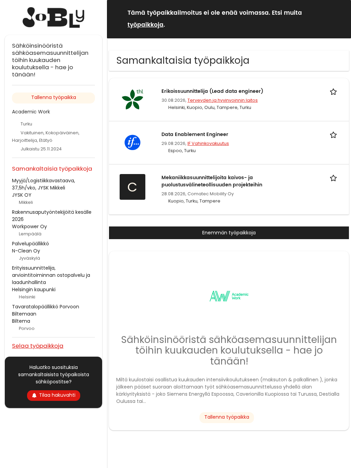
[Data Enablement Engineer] (132, 142)
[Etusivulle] (53, 17)
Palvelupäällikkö (30, 243)
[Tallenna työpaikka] (334, 91)
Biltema (21, 321)
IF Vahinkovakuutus (208, 143)
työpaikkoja (146, 25)
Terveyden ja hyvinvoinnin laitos (222, 100)
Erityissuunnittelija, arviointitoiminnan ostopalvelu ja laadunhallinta (51, 275)
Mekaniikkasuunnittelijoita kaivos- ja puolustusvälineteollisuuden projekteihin (211, 181)
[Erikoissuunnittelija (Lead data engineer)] (132, 99)
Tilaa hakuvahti (57, 395)
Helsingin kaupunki (34, 289)
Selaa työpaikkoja (37, 345)
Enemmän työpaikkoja (229, 232)
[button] (340, 19)
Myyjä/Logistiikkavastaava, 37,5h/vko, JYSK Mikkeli (43, 184)
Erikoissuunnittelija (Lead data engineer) (212, 91)
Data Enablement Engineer (194, 134)
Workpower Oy (29, 226)
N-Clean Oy (26, 250)
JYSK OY (22, 195)
